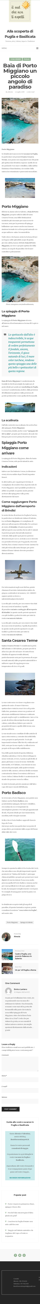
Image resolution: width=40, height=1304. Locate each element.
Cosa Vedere (16, 59)
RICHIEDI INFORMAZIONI (20, 1178)
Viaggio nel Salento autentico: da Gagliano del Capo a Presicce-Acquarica (19, 1233)
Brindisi (14, 527)
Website (4, 1097)
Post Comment (10, 1109)
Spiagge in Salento (26, 922)
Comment (5, 1055)
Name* (4, 1076)
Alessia (10, 92)
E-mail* (4, 1086)
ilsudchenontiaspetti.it (20, 1139)
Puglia (26, 59)
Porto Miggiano (12, 922)
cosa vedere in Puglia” (28, 910)
